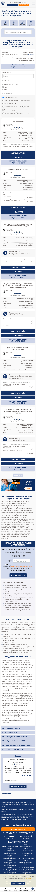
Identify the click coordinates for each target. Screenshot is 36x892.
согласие (28, 878)
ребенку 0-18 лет (23, 113)
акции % (26, 107)
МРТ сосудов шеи (7, 502)
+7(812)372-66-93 (23, 5)
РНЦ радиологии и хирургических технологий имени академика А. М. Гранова (18, 411)
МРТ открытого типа (11, 84)
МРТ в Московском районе (9, 866)
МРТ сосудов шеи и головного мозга (17, 745)
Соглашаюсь (18, 883)
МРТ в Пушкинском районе (26, 873)
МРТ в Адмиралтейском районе (10, 847)
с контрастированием (11, 100)
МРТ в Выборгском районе (10, 851)
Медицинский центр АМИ (18, 169)
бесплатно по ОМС (10, 97)
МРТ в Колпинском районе (26, 854)
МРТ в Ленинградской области (26, 863)
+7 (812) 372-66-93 (18, 163)
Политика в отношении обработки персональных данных (17, 810)
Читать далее (26, 775)
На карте (19, 157)
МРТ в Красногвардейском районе (9, 858)
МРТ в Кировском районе (10, 854)
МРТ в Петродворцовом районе (26, 870)
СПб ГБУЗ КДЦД (18, 121)
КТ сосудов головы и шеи (12, 749)
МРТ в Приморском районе (9, 873)
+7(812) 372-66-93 (18, 341)
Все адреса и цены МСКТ (10, 833)
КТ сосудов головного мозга (14, 741)
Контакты (9, 838)
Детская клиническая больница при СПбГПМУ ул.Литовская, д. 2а (18, 225)
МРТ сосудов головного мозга (14, 737)
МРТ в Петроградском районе (9, 870)
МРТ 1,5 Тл (7, 87)
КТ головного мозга (10, 732)
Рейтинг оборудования (11, 110)
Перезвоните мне (18, 829)
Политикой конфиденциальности (21, 567)
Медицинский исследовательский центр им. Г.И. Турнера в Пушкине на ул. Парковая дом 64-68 (18, 285)
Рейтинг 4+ (7, 80)
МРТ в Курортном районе (10, 863)
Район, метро (6, 72)
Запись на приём (18, 153)
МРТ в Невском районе (26, 867)
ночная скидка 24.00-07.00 (12, 107)
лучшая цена (25, 100)
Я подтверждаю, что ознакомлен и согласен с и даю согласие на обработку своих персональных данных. (17, 567)
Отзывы (26, 838)
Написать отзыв (18, 787)
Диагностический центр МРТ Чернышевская (18, 348)
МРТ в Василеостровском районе (26, 846)
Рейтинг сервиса (9, 113)
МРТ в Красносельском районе (26, 859)
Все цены (18, 475)
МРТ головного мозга (11, 728)
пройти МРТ (5, 528)
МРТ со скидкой (26, 836)
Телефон (9, 561)
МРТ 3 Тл (7, 90)
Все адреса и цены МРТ (26, 833)
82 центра (31, 54)
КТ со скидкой (9, 836)
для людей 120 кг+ (10, 103)
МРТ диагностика (8, 674)
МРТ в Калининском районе (26, 851)
